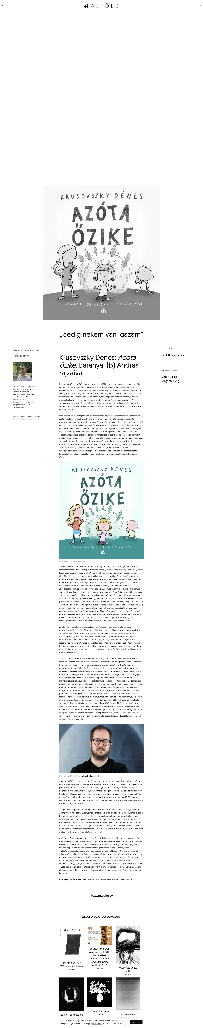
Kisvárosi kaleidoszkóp (71, 1014)
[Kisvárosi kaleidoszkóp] (71, 994)
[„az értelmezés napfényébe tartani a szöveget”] (128, 993)
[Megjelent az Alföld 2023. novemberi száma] (71, 942)
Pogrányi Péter (21, 356)
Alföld (25, 350)
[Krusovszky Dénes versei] (99, 992)
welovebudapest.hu (89, 776)
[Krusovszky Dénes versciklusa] (128, 945)
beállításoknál (97, 1023)
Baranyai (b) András (25, 417)
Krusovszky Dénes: (72, 879)
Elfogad (136, 1022)
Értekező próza (33, 350)
